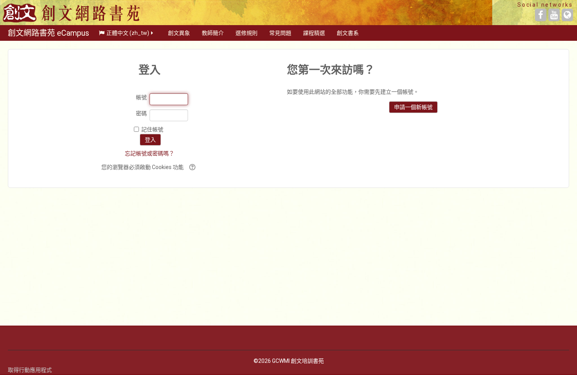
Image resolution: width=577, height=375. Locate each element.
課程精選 (314, 33)
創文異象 (179, 33)
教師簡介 (213, 33)
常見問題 (280, 33)
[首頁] (72, 12)
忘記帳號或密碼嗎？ (149, 153)
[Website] (567, 15)
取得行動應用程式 (30, 370)
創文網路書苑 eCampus (48, 33)
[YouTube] (554, 15)
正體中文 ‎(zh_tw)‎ (127, 33)
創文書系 (348, 33)
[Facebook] (540, 15)
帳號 (141, 97)
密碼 (141, 113)
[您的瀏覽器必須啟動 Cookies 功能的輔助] (191, 167)
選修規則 (246, 33)
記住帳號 (152, 129)
